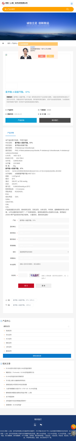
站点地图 (53, 431)
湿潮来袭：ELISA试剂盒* (13, 405)
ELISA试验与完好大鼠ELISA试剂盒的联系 (19, 368)
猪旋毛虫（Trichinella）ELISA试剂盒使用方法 (20, 372)
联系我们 (55, 120)
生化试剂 (8, 335)
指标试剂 (8, 343)
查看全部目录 (37, 356)
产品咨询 (21, 120)
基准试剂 (8, 351)
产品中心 (14, 43)
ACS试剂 (8, 339)
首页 (9, 43)
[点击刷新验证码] (34, 275)
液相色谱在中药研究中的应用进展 (16, 384)
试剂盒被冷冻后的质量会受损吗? (16, 401)
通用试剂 (6, 326)
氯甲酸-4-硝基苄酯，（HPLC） (22, 305)
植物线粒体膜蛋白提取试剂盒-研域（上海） (19, 392)
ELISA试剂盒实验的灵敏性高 (15, 376)
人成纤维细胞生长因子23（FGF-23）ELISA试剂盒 (21, 388)
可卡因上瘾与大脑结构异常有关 (15, 380)
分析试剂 (8, 347)
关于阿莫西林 (10, 397)
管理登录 (59, 431)
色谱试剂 (8, 330)
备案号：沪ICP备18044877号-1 (40, 431)
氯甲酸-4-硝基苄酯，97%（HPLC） (24, 300)
